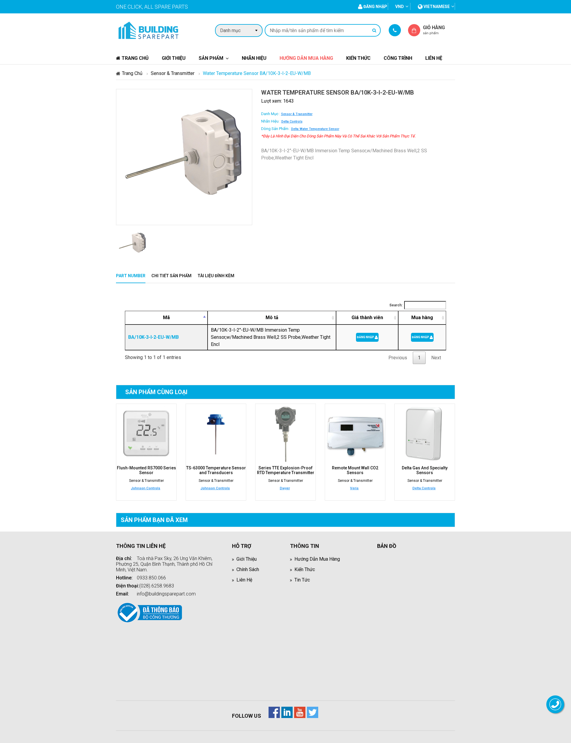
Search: (395, 305)
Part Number (130, 275)
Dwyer (285, 488)
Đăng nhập (366, 337)
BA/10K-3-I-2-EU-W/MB (153, 337)
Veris (354, 488)
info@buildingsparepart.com (166, 594)
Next (436, 357)
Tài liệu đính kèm (215, 275)
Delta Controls (291, 121)
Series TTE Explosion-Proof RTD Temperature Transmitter (285, 470)
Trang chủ (134, 58)
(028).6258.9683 (156, 586)
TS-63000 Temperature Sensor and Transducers (216, 470)
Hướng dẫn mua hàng (306, 58)
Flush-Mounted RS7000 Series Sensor (146, 470)
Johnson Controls (145, 488)
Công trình (398, 58)
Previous (397, 357)
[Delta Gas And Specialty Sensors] (425, 434)
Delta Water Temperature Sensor (315, 129)
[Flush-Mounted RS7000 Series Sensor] (146, 434)
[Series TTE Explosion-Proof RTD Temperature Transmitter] (285, 434)
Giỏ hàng (434, 30)
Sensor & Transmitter (172, 73)
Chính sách (247, 569)
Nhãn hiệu (254, 58)
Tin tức (302, 580)
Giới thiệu (174, 58)
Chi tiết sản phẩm (171, 275)
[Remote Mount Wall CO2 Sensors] (355, 434)
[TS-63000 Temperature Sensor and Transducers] (216, 434)
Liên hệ (433, 58)
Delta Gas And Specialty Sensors (425, 470)
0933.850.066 (151, 578)
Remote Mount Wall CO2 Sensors (355, 470)
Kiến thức (358, 58)
